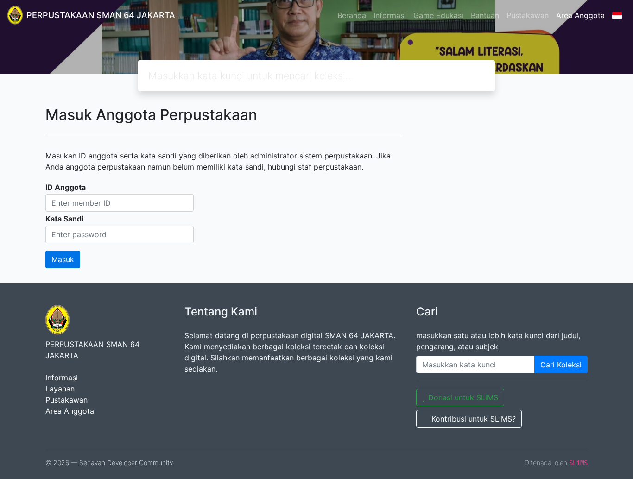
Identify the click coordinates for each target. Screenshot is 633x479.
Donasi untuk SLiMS (463, 397)
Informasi (389, 15)
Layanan (60, 388)
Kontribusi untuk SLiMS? (473, 418)
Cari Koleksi (561, 364)
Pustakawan (527, 15)
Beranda (351, 15)
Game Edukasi (438, 15)
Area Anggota (580, 15)
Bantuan (485, 15)
